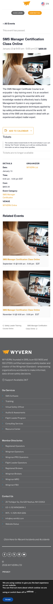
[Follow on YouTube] (24, 554)
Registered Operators (15, 446)
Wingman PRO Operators (16, 457)
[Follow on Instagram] (9, 554)
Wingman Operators (14, 451)
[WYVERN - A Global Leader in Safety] (26, 5)
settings (30, 591)
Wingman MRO (12, 479)
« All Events (9, 23)
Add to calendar (18, 130)
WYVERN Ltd (32, 167)
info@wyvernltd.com (14, 518)
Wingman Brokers (13, 474)
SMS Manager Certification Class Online (21, 259)
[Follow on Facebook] (4, 554)
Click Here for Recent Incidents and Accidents (26, 539)
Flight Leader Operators (16, 462)
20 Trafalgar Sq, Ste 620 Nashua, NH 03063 (25, 502)
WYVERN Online (10, 205)
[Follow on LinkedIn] (19, 554)
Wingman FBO (12, 485)
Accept (7, 599)
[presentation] (25, 238)
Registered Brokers (14, 468)
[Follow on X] (14, 554)
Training (9, 401)
